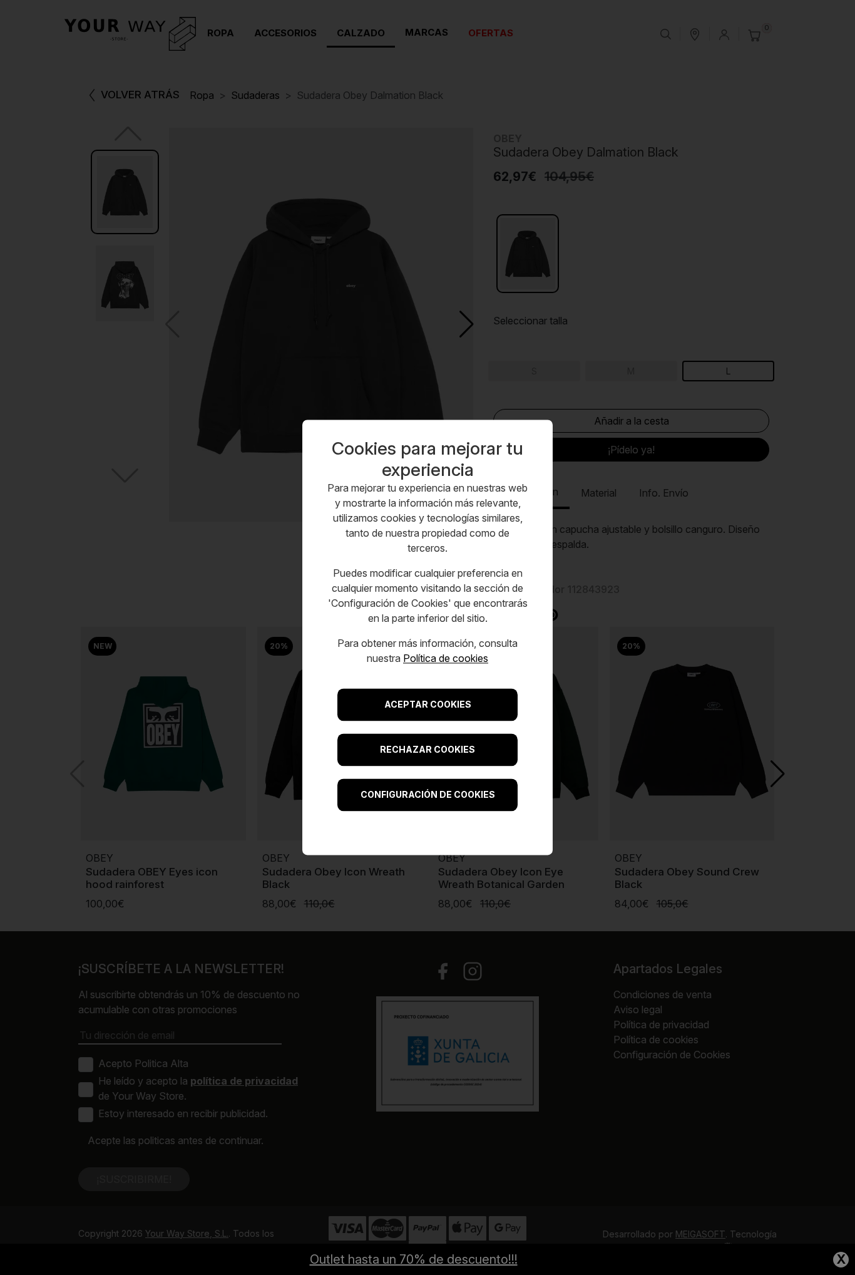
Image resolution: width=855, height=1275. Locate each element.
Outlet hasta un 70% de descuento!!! (414, 1259)
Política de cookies (445, 659)
